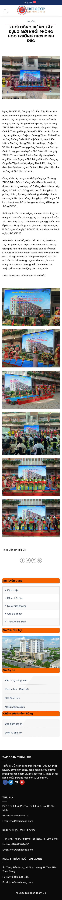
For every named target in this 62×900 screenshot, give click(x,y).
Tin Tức (31, 21)
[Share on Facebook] (22, 560)
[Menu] (5, 10)
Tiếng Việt (28, 2)
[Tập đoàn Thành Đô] (31, 10)
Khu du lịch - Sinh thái (17, 689)
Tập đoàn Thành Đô (35, 893)
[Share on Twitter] (28, 560)
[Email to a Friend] (33, 560)
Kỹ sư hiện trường (16, 606)
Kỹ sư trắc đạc (15, 598)
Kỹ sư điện (12, 590)
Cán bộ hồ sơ (14, 614)
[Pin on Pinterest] (39, 560)
